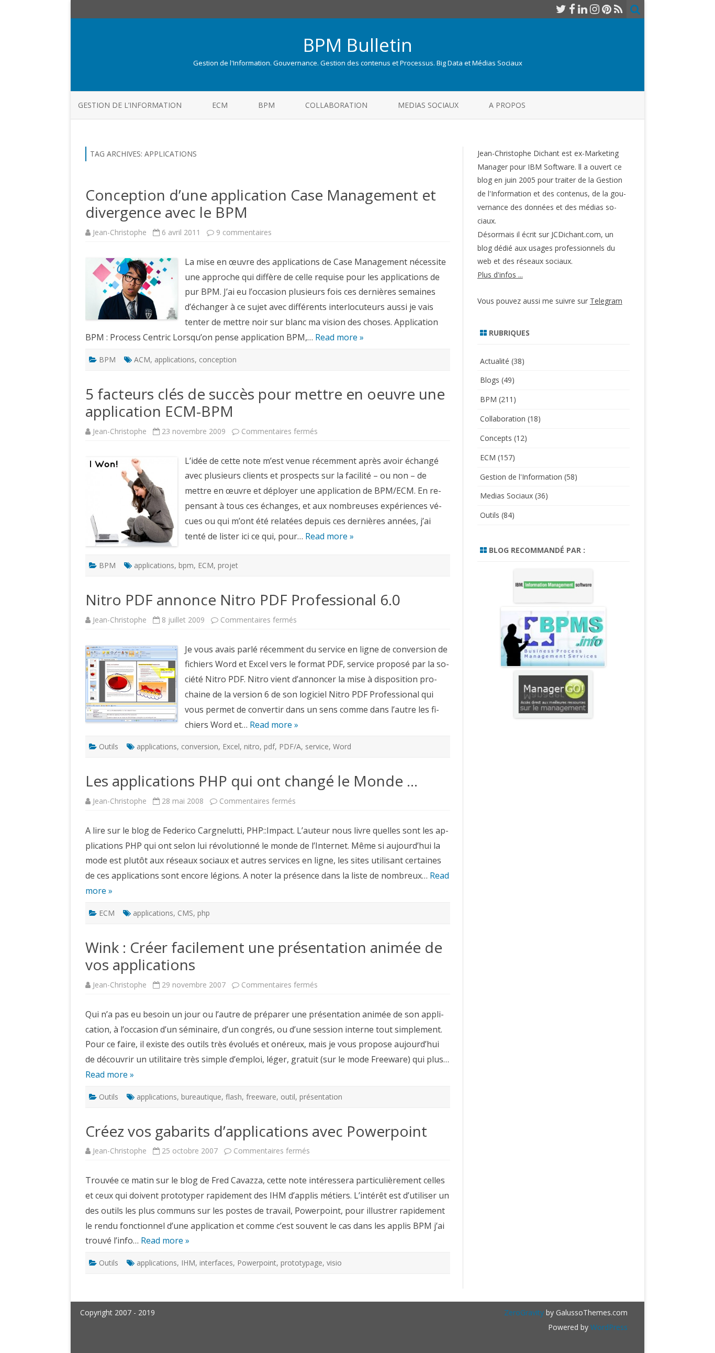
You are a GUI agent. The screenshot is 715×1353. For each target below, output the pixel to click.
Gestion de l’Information (130, 105)
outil (288, 1097)
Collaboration (336, 105)
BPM (266, 105)
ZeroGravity (524, 1312)
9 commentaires (244, 232)
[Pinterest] (606, 9)
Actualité (494, 361)
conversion (199, 746)
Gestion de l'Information (521, 477)
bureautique (201, 1097)
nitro (252, 746)
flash (234, 1097)
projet (228, 565)
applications (174, 359)
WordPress (608, 1327)
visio (334, 1263)
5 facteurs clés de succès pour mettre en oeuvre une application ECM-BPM (265, 403)
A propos (507, 105)
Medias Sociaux (428, 105)
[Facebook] (572, 9)
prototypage (301, 1263)
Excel (231, 746)
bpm (186, 565)
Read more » (339, 337)
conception (218, 359)
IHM (188, 1263)
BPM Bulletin (357, 45)
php (203, 913)
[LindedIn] (582, 9)
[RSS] (618, 9)
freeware (261, 1097)
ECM (220, 105)
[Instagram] (594, 9)
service (317, 746)
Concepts (496, 438)
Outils (108, 746)
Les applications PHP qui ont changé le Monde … (251, 781)
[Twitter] (561, 9)
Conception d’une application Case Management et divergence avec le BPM (260, 204)
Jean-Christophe (120, 232)
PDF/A (290, 746)
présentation (320, 1097)
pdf (269, 746)
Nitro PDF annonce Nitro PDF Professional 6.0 (242, 599)
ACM (142, 359)
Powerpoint (256, 1263)
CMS (185, 913)
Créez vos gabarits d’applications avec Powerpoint (256, 1131)
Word (342, 746)
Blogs (489, 380)
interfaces (216, 1263)
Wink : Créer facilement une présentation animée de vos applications (263, 956)
